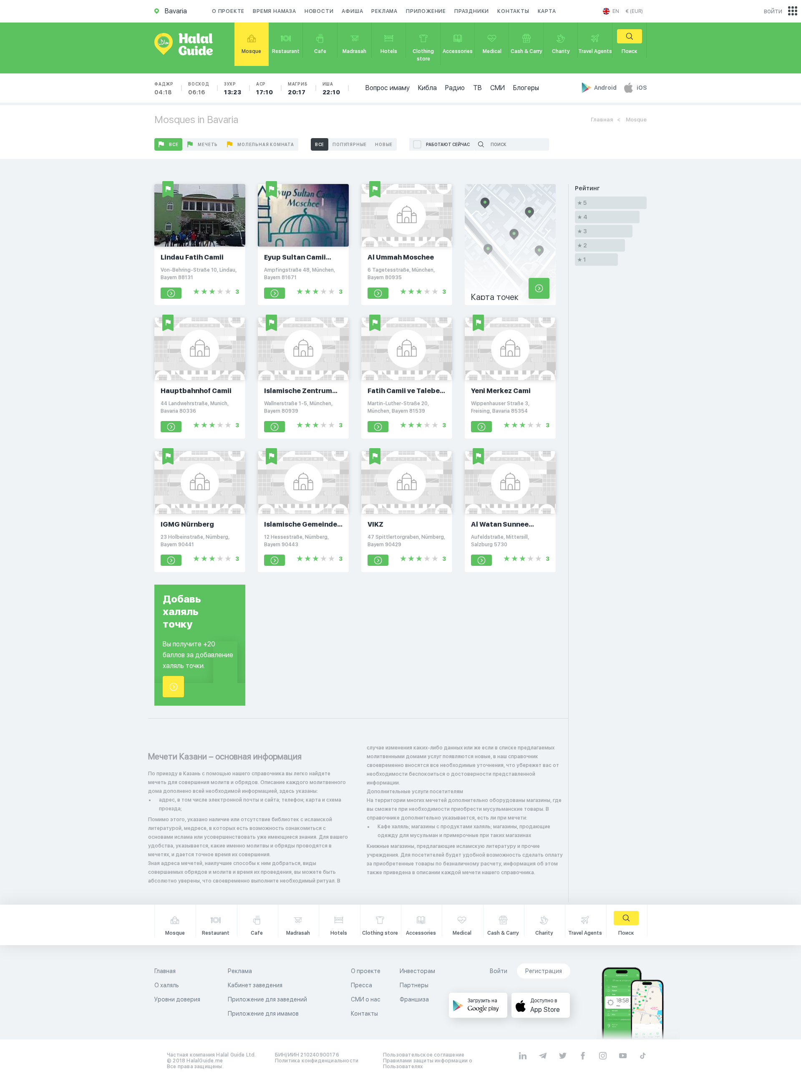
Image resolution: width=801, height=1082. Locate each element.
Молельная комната (265, 144)
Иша (331, 88)
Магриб (298, 88)
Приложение (426, 11)
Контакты (513, 11)
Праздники (471, 11)
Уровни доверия (177, 999)
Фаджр (164, 88)
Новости (319, 11)
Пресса (361, 985)
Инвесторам (417, 971)
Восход (198, 88)
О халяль (166, 985)
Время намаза (274, 11)
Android (606, 87)
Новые (384, 144)
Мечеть (208, 144)
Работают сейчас (448, 144)
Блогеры (526, 88)
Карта (547, 11)
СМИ (497, 88)
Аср (264, 88)
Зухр (233, 88)
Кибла (427, 88)
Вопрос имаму (387, 88)
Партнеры (414, 985)
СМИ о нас (365, 999)
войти (773, 11)
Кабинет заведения (255, 985)
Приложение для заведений (267, 999)
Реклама (384, 11)
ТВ (477, 88)
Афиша (352, 11)
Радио (455, 88)
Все (173, 144)
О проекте (228, 11)
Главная (602, 119)
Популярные (349, 144)
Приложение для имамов (263, 1013)
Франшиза (414, 999)
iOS (642, 87)
